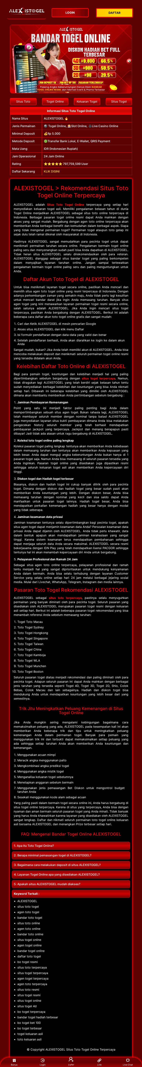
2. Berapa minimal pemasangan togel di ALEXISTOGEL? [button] (52, 855)
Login (42, 1064)
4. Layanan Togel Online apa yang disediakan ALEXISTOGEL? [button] (57, 874)
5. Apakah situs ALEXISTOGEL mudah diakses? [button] (47, 884)
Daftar (71, 1065)
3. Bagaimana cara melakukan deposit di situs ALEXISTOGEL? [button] (57, 865)
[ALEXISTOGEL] (26, 12)
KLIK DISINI (52, 171)
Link (99, 1064)
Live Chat (128, 1064)
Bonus (14, 1064)
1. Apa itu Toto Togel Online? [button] (34, 846)
